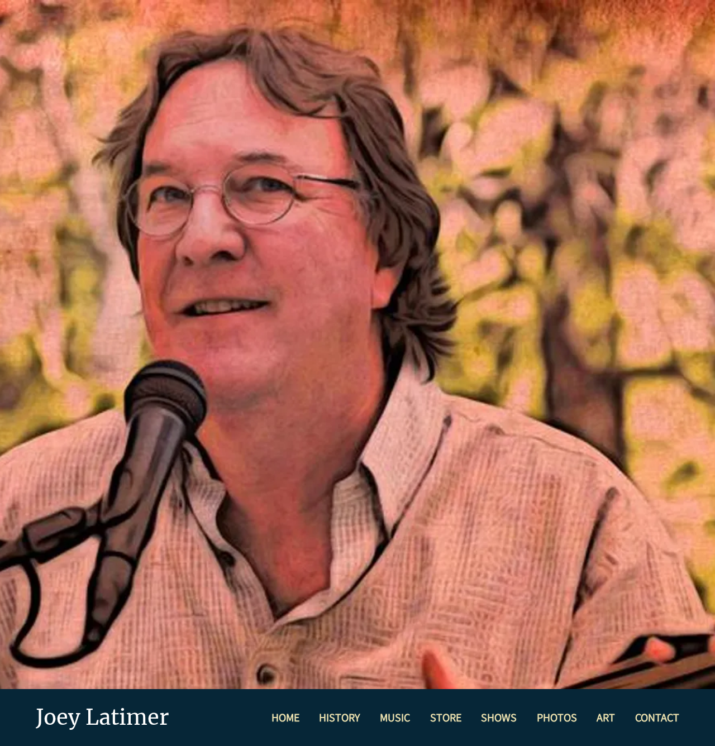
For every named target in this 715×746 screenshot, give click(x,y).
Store (445, 717)
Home (285, 717)
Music (395, 717)
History (339, 717)
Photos (557, 717)
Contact (657, 717)
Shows (499, 717)
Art (606, 717)
